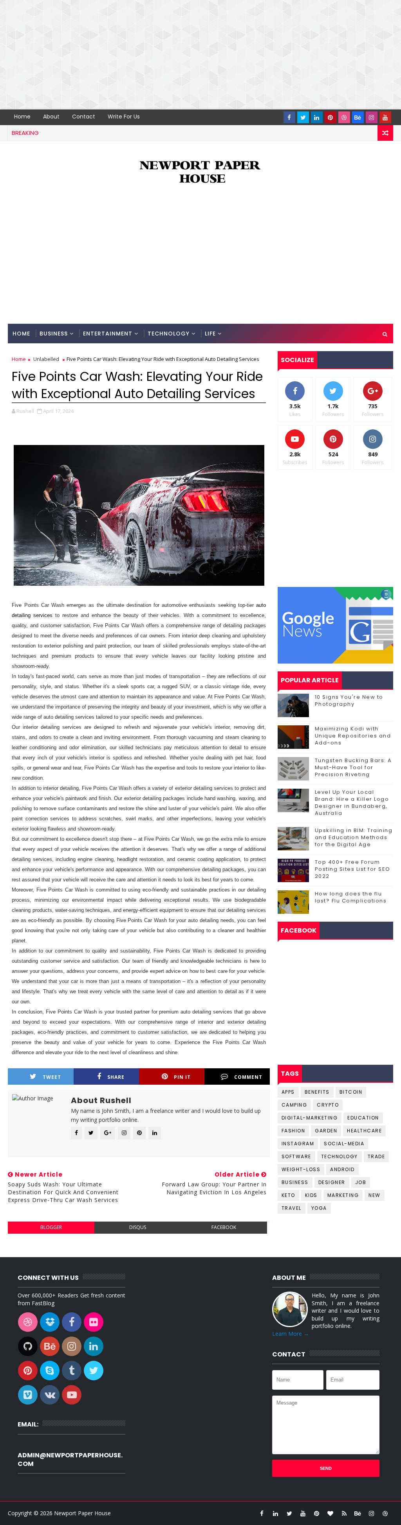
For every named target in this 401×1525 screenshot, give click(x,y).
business (295, 1182)
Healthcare (364, 1130)
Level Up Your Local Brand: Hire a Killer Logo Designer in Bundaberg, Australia (352, 802)
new (374, 1195)
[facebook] (289, 117)
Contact (83, 116)
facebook (223, 1227)
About (51, 116)
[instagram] (372, 117)
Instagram (298, 1143)
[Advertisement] (200, 54)
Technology (169, 333)
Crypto (328, 1105)
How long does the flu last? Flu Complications (351, 897)
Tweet (52, 1077)
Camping (294, 1105)
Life (210, 333)
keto (288, 1195)
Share (116, 1077)
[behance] (358, 117)
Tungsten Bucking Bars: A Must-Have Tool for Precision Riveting (353, 767)
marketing (343, 1195)
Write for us (124, 116)
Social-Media (344, 1143)
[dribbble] (344, 117)
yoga (319, 1208)
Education (363, 1117)
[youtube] (385, 117)
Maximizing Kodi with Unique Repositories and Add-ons (353, 735)
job (361, 1182)
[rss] (344, 1513)
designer (331, 1182)
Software (296, 1156)
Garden (326, 1130)
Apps (288, 1092)
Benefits (317, 1092)
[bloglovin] (330, 1513)
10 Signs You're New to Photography (349, 700)
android (342, 1169)
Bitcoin (351, 1092)
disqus (137, 1227)
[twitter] (303, 117)
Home (22, 116)
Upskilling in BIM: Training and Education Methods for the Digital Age (354, 837)
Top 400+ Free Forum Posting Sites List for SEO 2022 (352, 869)
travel (292, 1208)
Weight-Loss (301, 1169)
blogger (51, 1227)
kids (311, 1195)
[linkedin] (317, 117)
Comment (248, 1077)
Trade (376, 1156)
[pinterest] (330, 117)
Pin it (182, 1077)
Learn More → (290, 1333)
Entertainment (107, 333)
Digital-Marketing (310, 1117)
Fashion (293, 1130)
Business (54, 333)
